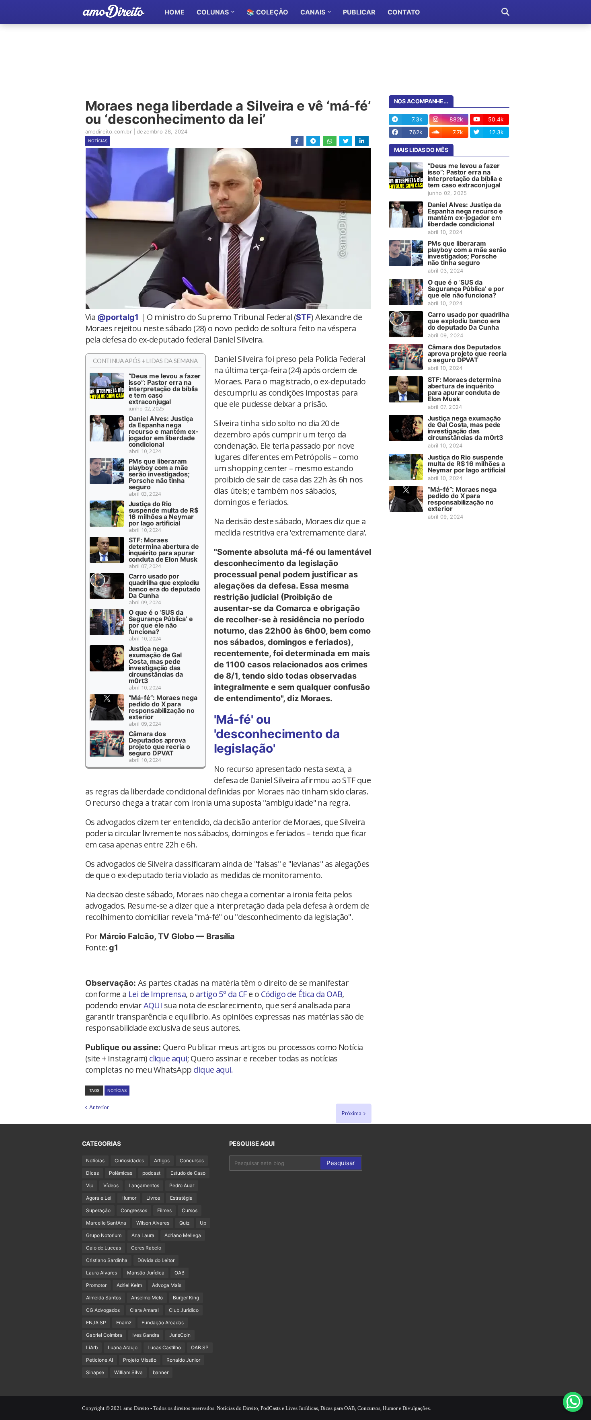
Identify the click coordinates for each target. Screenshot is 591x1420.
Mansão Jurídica (145, 1273)
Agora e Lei (98, 1198)
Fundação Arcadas (163, 1322)
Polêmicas (120, 1173)
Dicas (92, 1173)
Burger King (186, 1298)
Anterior (99, 1107)
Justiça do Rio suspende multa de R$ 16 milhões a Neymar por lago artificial (163, 513)
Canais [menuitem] (312, 12)
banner (160, 1372)
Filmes (164, 1210)
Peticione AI (99, 1360)
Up (203, 1223)
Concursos (192, 1160)
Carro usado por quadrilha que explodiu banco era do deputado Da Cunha (165, 586)
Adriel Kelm (129, 1285)
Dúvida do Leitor (155, 1260)
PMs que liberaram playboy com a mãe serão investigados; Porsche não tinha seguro (159, 474)
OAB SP (200, 1347)
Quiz (184, 1223)
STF (303, 317)
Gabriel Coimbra (104, 1335)
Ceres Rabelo (146, 1248)
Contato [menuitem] (404, 12)
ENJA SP (96, 1322)
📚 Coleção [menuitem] (267, 12)
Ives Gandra (145, 1335)
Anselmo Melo (147, 1298)
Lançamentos (144, 1185)
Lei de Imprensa (157, 994)
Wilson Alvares (152, 1223)
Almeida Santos (103, 1298)
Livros (153, 1198)
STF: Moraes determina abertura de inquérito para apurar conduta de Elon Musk (164, 549)
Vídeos (111, 1185)
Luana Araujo (122, 1347)
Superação (98, 1210)
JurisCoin (180, 1335)
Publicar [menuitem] (359, 12)
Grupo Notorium (103, 1235)
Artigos (162, 1160)
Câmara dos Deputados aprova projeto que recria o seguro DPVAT (159, 743)
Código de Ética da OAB (302, 994)
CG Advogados (103, 1310)
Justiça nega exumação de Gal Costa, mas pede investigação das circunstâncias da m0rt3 (156, 664)
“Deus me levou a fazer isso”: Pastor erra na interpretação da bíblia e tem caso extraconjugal (165, 389)
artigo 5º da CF (221, 994)
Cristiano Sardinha (106, 1260)
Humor (128, 1198)
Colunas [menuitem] (213, 12)
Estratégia (181, 1198)
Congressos (134, 1210)
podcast (151, 1173)
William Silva (128, 1372)
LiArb (92, 1347)
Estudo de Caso (187, 1173)
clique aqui (168, 1058)
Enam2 (123, 1322)
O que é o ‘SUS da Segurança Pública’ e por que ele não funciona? (161, 622)
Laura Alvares (101, 1273)
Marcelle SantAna (106, 1223)
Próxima (351, 1113)
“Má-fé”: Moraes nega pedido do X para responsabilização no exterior (163, 707)
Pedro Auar (181, 1185)
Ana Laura (142, 1235)
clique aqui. (213, 1069)
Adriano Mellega (182, 1235)
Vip (89, 1185)
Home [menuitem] (174, 12)
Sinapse (95, 1372)
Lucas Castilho (164, 1347)
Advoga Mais (166, 1285)
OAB (179, 1273)
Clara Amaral (144, 1310)
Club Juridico (184, 1310)
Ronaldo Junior (183, 1360)
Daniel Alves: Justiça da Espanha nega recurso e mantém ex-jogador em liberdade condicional (164, 431)
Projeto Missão (139, 1360)
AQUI (153, 1005)
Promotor (96, 1285)
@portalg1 (118, 317)
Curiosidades (129, 1160)
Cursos (189, 1210)
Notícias (97, 140)
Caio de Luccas (103, 1248)
